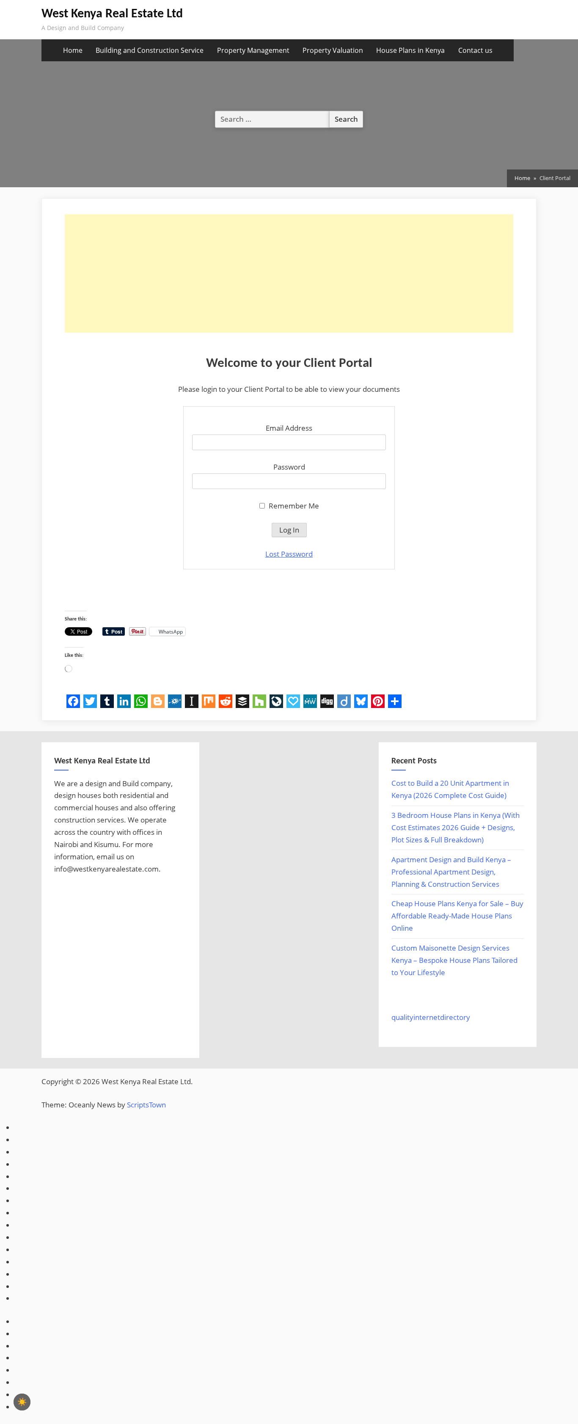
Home (73, 50)
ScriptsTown (146, 1105)
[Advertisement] (289, 273)
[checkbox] (22, 1402)
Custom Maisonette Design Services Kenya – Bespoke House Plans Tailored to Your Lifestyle (454, 960)
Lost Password (289, 554)
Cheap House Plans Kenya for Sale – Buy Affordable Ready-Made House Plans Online (457, 916)
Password (289, 467)
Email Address (289, 428)
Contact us (475, 50)
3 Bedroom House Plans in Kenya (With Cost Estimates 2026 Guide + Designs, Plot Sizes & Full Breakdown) (455, 827)
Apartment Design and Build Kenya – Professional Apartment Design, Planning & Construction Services (451, 872)
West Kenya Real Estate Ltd (112, 14)
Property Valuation (333, 50)
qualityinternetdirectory (430, 1017)
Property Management (253, 50)
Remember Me (293, 506)
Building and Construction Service (150, 50)
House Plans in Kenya (410, 50)
